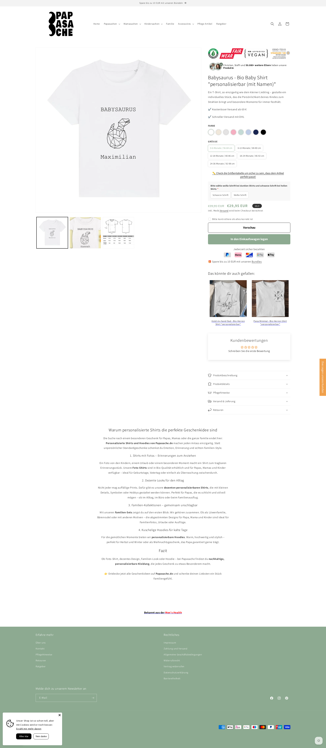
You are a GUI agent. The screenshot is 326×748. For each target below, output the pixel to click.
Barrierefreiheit (172, 678)
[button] (112, 23)
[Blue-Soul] (248, 132)
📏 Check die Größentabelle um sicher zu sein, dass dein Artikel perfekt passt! (248, 175)
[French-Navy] (256, 132)
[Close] (59, 715)
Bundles (257, 261)
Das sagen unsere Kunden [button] (323, 377)
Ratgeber (41, 666)
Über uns (41, 642)
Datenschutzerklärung (176, 672)
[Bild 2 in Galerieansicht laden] (85, 232)
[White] (211, 132)
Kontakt (40, 648)
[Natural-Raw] (218, 132)
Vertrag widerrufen (174, 666)
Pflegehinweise (44, 654)
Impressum (170, 642)
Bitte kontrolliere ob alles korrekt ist (232, 219)
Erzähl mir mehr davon (28, 728)
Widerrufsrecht (172, 660)
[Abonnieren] (93, 698)
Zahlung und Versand (175, 648)
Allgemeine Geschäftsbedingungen (183, 654)
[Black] (263, 132)
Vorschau (249, 227)
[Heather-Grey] (226, 132)
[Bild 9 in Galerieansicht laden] (118, 232)
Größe (213, 141)
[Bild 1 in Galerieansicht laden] (52, 232)
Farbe (211, 125)
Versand (224, 210)
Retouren (41, 660)
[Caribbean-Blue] (241, 132)
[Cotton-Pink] (233, 132)
